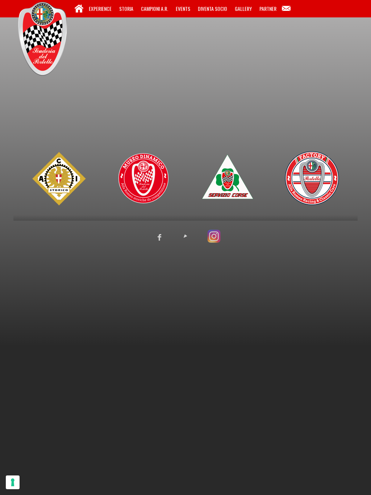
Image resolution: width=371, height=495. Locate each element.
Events (183, 8)
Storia (126, 8)
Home (79, 8)
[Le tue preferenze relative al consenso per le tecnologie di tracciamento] (13, 482)
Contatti (286, 8)
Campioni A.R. (154, 8)
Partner (267, 8)
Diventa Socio (212, 8)
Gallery (243, 8)
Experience (100, 8)
